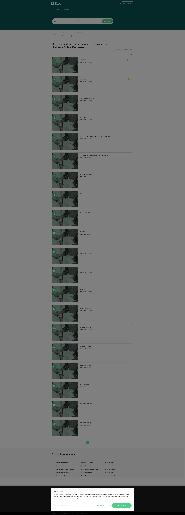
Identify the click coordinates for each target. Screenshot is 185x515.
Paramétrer (100, 505)
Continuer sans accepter (61, 505)
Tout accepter (122, 505)
